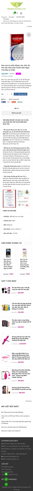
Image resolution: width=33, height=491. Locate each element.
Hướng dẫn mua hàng (7, 467)
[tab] (16, 108)
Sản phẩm (11, 17)
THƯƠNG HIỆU (20, 17)
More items (29, 401)
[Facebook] (3, 102)
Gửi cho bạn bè (14, 99)
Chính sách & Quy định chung (9, 474)
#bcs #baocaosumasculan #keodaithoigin (12, 412)
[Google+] (8, 102)
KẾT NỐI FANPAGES (9, 479)
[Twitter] (20, 102)
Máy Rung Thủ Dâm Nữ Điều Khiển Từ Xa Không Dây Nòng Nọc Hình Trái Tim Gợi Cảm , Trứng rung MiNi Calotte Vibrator (21, 373)
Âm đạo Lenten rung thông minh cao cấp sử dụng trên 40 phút (21, 321)
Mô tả (16, 108)
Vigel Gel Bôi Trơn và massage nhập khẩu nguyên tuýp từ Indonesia (16, 422)
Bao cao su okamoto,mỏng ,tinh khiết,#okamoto (14, 427)
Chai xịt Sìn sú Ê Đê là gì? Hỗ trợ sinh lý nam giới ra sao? (15, 416)
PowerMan (6, 19)
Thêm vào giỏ (22, 94)
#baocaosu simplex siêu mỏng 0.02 (10, 430)
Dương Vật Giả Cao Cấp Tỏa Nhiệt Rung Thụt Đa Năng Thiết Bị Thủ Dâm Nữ (21, 338)
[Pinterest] (13, 102)
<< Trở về (29, 26)
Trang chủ (4, 17)
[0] (14, 13)
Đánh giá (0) (16, 113)
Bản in (4, 99)
